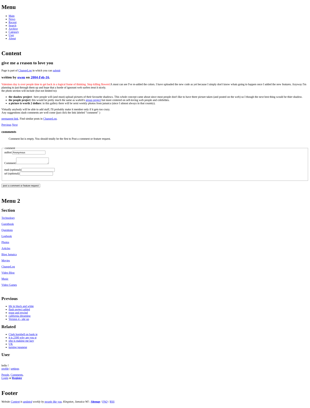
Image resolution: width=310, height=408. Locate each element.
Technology (8, 217)
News (12, 19)
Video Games (9, 284)
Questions (7, 230)
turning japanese (18, 347)
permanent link (9, 118)
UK (11, 343)
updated (27, 401)
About (12, 38)
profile (5, 368)
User (11, 35)
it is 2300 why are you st (22, 337)
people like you (53, 401)
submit (56, 70)
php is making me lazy (21, 340)
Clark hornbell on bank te (23, 334)
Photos (5, 242)
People (5, 374)
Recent (13, 22)
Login (4, 378)
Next (15, 124)
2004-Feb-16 (40, 77)
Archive (13, 28)
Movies (5, 260)
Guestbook (7, 223)
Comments (17, 374)
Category (14, 31)
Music (4, 278)
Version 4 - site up (19, 319)
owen (21, 77)
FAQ (105, 401)
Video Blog (8, 272)
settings (15, 368)
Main (12, 15)
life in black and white (21, 306)
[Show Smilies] (50, 163)
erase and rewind (18, 312)
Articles (5, 248)
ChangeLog (25, 70)
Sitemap (95, 401)
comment (10, 148)
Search (12, 25)
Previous (6, 124)
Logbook (6, 236)
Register (17, 378)
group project (93, 100)
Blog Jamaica (9, 254)
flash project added (19, 309)
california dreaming (19, 315)
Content (15, 401)
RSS (112, 401)
